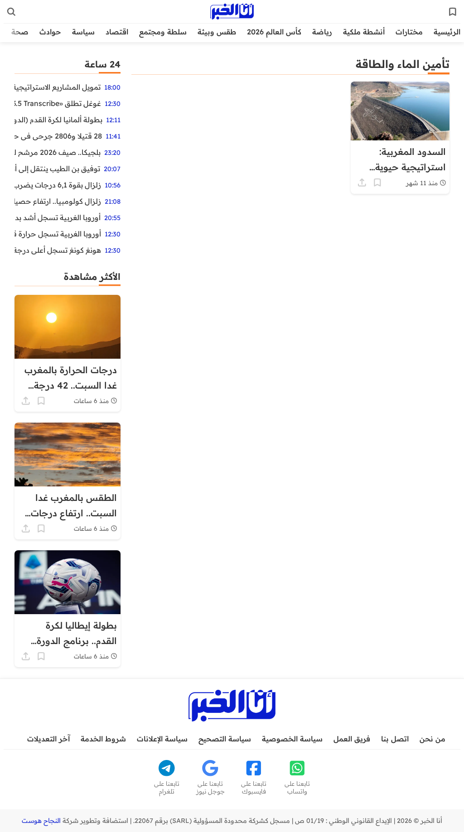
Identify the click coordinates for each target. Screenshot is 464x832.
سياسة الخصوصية (292, 738)
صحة (20, 31)
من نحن (432, 738)
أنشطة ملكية (364, 31)
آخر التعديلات (48, 738)
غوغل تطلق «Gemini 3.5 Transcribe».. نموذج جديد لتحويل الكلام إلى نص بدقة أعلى (57, 103)
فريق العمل (352, 738)
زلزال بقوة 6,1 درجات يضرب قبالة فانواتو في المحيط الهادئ (57, 184)
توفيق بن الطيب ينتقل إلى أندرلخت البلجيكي (57, 168)
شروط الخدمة (103, 738)
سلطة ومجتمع (163, 31)
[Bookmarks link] (452, 11)
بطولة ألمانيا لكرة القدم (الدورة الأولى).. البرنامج (58, 119)
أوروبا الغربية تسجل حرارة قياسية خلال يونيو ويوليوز (57, 233)
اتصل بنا (395, 738)
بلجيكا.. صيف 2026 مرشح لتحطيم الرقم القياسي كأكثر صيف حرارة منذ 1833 (57, 152)
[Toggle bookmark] (377, 182)
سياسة (83, 31)
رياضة (322, 31)
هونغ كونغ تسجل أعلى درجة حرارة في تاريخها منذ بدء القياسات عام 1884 (57, 250)
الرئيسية (447, 31)
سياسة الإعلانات (162, 738)
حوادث (50, 31)
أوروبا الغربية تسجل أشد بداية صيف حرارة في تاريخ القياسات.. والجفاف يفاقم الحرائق (57, 217)
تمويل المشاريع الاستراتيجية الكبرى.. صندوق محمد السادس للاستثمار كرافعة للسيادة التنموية (57, 86)
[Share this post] (362, 182)
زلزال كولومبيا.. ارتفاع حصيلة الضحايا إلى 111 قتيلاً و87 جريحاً (57, 201)
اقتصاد (117, 31)
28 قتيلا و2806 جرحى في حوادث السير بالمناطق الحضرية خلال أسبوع (58, 135)
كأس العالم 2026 (274, 31)
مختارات (409, 31)
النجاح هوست (41, 821)
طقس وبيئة (217, 31)
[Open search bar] (11, 11)
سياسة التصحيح (224, 738)
